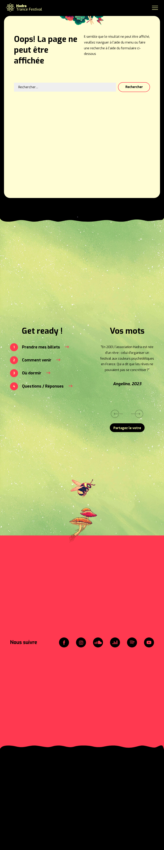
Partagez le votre (127, 428)
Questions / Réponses (43, 386)
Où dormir (31, 373)
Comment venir (36, 360)
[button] (137, 413)
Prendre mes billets (41, 347)
